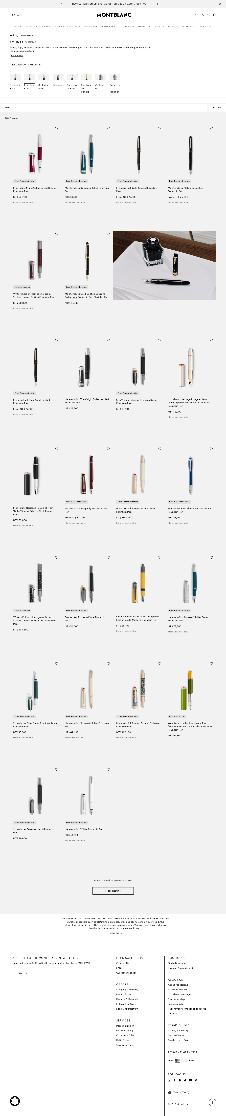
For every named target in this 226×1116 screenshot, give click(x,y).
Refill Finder (123, 1040)
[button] (202, 14)
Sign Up (22, 973)
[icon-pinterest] (195, 1080)
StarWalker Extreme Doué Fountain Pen (85, 619)
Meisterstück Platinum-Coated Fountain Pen (185, 190)
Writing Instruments (21, 35)
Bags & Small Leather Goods (102, 27)
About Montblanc (178, 985)
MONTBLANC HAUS (179, 990)
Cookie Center (176, 1035)
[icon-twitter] (185, 1080)
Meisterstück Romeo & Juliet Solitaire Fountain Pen (138, 725)
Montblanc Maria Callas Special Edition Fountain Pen (35, 190)
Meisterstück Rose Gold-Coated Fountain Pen (31, 402)
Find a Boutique (177, 963)
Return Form (123, 994)
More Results (113, 891)
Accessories (156, 27)
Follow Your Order (126, 1004)
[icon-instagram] (169, 1080)
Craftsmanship (176, 999)
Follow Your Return (127, 1009)
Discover (206, 27)
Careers (172, 1014)
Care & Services (125, 1045)
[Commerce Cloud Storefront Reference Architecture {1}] (114, 15)
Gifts (29, 27)
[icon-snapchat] (180, 1080)
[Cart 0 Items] (214, 16)
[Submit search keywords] (196, 15)
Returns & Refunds (127, 999)
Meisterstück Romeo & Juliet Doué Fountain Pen (136, 510)
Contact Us (122, 963)
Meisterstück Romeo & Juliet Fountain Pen (87, 190)
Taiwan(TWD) (181, 1092)
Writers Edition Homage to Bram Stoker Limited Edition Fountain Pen (34, 295)
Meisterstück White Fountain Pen (84, 829)
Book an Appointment (180, 968)
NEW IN (18, 27)
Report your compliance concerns (187, 1009)
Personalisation (125, 1026)
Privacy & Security (178, 1031)
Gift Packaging (124, 1031)
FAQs (119, 968)
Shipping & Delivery (127, 990)
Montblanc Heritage (179, 994)
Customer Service (126, 973)
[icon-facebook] (174, 1080)
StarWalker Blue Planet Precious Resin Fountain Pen (190, 510)
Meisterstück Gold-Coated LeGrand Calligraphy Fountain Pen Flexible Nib (86, 295)
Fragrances (189, 27)
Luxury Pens (43, 27)
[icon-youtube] (190, 1080)
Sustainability (175, 1004)
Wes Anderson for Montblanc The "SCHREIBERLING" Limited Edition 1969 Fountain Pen (190, 726)
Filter (7, 107)
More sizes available (23, 203)
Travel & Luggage (134, 27)
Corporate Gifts (125, 1035)
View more (17, 55)
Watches (173, 27)
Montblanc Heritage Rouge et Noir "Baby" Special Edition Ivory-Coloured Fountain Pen (189, 402)
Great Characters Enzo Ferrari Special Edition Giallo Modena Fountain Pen (137, 618)
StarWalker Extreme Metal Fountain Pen (33, 831)
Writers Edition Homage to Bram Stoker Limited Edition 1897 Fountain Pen (34, 620)
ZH (19, 15)
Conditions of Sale (178, 1040)
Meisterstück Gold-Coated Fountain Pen (137, 190)
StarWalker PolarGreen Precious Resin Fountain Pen (35, 725)
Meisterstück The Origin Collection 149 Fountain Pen (87, 401)
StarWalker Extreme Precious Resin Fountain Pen (136, 402)
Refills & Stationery (67, 27)
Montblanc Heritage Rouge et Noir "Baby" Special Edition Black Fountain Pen (34, 511)
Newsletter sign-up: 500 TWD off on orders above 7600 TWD (109, 4)
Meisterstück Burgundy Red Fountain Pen (86, 510)
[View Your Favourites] (208, 16)
